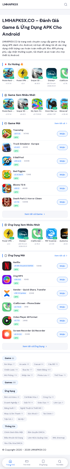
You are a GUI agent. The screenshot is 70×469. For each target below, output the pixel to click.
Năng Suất (9, 408)
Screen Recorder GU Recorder (29, 330)
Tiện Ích (8, 419)
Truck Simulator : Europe (26, 143)
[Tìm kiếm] (65, 4)
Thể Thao (60, 375)
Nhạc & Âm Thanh (13, 413)
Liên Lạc (58, 402)
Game (9, 358)
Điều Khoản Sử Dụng (13, 437)
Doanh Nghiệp (11, 402)
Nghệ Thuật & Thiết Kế (31, 408)
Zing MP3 (18, 276)
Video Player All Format (25, 317)
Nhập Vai (27, 375)
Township (18, 130)
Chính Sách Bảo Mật (13, 432)
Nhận (62, 133)
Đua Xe (27, 369)
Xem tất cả (60, 123)
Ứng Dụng (10, 391)
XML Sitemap (59, 437)
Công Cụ (48, 397)
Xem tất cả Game (33, 214)
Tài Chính (48, 413)
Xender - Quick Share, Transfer (29, 289)
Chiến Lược (11, 369)
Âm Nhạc (9, 364)
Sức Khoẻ (33, 413)
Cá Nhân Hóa (31, 397)
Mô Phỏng (10, 375)
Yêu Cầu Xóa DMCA (13, 443)
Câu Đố (53, 364)
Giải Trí (28, 402)
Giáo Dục (43, 402)
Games (10, 382)
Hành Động (44, 369)
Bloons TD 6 (19, 184)
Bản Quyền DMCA (36, 432)
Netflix (16, 262)
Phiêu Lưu (43, 375)
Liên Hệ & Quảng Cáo (38, 437)
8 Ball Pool (18, 157)
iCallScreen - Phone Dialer (27, 303)
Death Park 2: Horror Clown (27, 198)
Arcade (24, 364)
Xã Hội (21, 419)
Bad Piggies (19, 171)
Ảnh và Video (11, 397)
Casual (38, 364)
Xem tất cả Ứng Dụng (33, 346)
